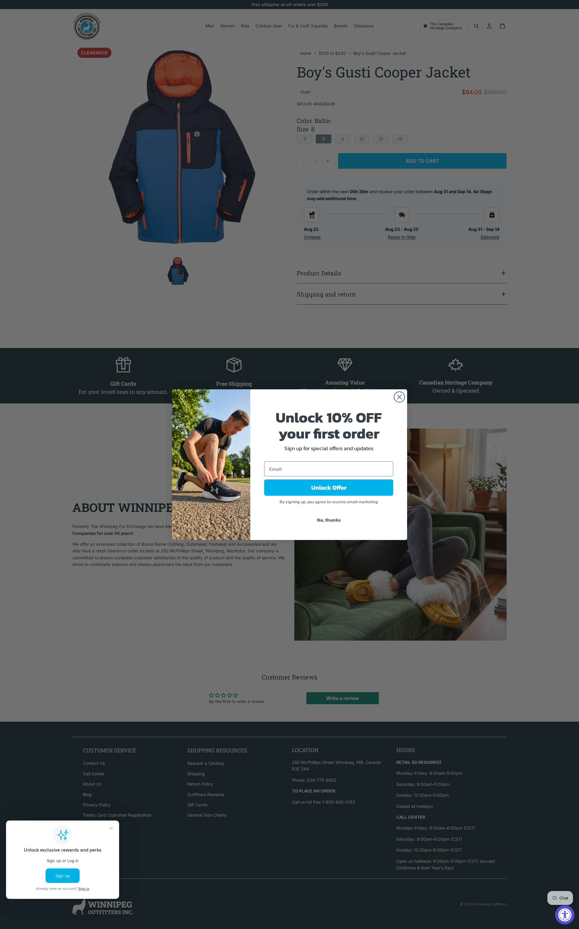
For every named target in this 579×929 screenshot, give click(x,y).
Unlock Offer (328, 487)
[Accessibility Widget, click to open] (564, 914)
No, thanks (329, 519)
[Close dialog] (399, 397)
